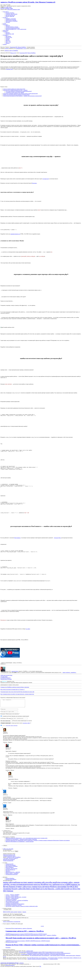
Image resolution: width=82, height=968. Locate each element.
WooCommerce (17, 537)
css (71, 889)
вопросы (20, 911)
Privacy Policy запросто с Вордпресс (11, 725)
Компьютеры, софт (10, 33)
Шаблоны (8, 25)
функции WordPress (10, 12)
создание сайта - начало (70, 882)
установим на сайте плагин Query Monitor (15, 92)
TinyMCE (70, 886)
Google (67, 889)
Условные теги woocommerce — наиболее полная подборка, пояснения (21, 839)
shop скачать (5, 30)
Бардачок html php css (10, 15)
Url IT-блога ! (6, 718)
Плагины (5, 24)
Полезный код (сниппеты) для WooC (14, 905)
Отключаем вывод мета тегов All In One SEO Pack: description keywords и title (17, 691)
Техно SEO (6, 11)
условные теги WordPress (11, 899)
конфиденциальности (10, 965)
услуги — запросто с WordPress (12, 894)
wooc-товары (32, 886)
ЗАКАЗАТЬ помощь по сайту (13, 9)
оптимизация (21, 884)
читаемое (5, 31)
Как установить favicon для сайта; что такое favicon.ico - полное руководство (17, 694)
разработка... (73, 672)
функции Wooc (57, 537)
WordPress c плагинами (11, 18)
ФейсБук (8, 43)
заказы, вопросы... (67, 672)
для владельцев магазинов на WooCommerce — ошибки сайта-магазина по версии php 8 (22, 95)
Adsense (10, 891)
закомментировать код (15, 233)
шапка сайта (8, 882)
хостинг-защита (27, 882)
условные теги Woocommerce (12, 902)
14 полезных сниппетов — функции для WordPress (17, 900)
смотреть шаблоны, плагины (12, 26)
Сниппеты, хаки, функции (11, 14)
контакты (21, 962)
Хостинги (8, 22)
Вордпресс (34, 183)
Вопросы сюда (9, 37)
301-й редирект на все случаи (12, 901)
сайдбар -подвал (9, 884)
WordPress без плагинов (11, 19)
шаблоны (16, 882)
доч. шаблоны (54, 884)
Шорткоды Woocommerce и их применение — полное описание (20, 841)
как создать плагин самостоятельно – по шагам (16, 897)
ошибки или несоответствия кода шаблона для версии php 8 (16, 94)
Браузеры (8, 32)
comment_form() (29, 950)
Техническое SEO (13, 47)
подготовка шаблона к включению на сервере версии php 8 (19, 91)
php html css (27, 889)
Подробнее (8, 947)
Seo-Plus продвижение (10, 865)
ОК (40, 966)
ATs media (5, 35)
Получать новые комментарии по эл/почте (22, 720)
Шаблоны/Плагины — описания (13, 872)
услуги (4, 23)
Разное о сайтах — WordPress (12, 873)
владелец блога (15, 671)
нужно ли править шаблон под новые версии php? (14, 88)
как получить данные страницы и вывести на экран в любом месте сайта (22, 906)
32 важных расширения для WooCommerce (15, 903)
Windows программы (58, 886)
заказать (5, 44)
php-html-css (37, 889)
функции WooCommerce (11, 879)
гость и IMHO (65, 884)
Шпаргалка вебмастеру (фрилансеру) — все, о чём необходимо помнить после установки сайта (26, 838)
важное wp (75, 884)
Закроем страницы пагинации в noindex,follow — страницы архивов (43, 958)
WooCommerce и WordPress (11, 21)
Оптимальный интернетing (11, 874)
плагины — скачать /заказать (12, 895)
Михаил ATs (13, 52)
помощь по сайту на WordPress (11, 50)
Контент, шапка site (10, 16)
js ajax (45, 889)
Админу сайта (21, 886)
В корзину (44, 934)
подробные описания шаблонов (13, 28)
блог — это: (8, 42)
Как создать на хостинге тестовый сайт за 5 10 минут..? (13, 689)
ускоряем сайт (39, 882)
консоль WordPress (41, 884)
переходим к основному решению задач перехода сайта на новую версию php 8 (20, 93)
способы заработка (52, 882)
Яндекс (6, 886)
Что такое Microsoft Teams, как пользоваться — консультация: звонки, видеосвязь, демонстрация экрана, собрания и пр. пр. (54, 957)
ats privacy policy (26, 723)
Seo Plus (5, 17)
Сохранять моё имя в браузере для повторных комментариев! (15, 716)
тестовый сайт (46, 178)
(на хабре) (28, 628)
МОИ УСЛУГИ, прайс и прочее (10, 911)
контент (30, 884)
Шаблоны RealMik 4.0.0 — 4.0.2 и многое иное (16, 29)
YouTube (7, 39)
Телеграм (8, 38)
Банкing (12, 886)
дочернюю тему (9, 69)
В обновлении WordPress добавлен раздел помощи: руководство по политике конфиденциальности (48, 953)
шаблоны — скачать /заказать (12, 898)
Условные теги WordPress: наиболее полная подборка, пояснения (15, 687)
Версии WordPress (22, 47)
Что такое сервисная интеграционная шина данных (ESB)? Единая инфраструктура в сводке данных (41, 952)
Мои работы (8, 36)
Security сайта (17, 889)
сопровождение (19, 48)
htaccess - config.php (56, 889)
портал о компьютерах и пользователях (11, 921)
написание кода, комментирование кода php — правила (15, 90)
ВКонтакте (8, 40)
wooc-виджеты (44, 886)
